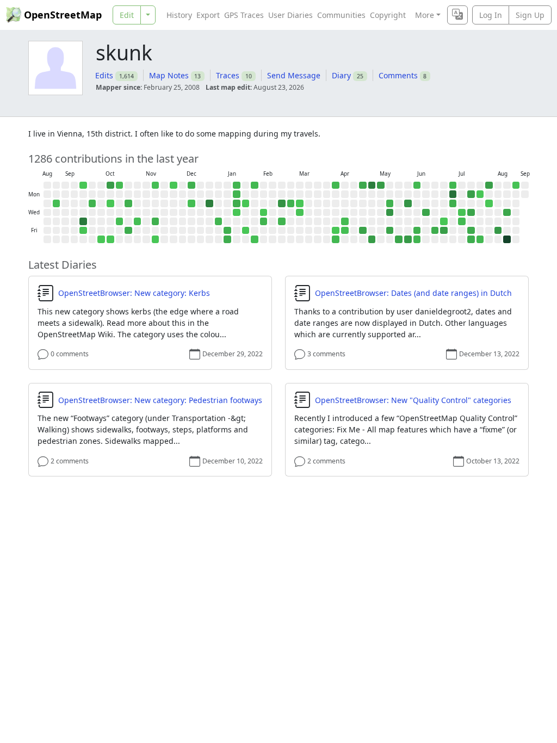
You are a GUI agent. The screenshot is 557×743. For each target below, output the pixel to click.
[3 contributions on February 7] (254, 239)
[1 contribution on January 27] (246, 203)
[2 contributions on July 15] (462, 212)
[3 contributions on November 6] (137, 221)
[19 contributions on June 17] (426, 212)
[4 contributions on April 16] (345, 221)
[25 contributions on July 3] (444, 230)
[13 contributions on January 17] (227, 239)
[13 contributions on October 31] (128, 230)
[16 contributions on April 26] (363, 185)
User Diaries (290, 15)
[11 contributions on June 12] (417, 230)
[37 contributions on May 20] (390, 212)
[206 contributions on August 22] (507, 239)
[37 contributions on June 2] (408, 203)
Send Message (293, 75)
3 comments (326, 353)
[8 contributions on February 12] (264, 221)
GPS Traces (244, 15)
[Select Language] (457, 14)
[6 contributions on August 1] (480, 239)
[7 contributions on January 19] (236, 194)
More (424, 15)
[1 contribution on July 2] (444, 221)
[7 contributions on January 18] (236, 185)
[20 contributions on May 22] (390, 230)
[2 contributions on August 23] (516, 185)
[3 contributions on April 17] (345, 230)
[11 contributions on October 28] (128, 203)
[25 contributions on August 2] (489, 185)
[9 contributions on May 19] (390, 203)
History (179, 15)
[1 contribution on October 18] (110, 239)
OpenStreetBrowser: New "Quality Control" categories (413, 400)
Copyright (388, 15)
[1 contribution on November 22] (155, 239)
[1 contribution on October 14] (110, 203)
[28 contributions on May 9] (372, 239)
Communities (341, 15)
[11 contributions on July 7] (453, 203)
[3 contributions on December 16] (191, 203)
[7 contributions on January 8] (218, 221)
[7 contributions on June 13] (417, 239)
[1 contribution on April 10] (335, 230)
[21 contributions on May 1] (363, 230)
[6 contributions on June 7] (417, 185)
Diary (341, 75)
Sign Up (530, 15)
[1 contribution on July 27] (480, 194)
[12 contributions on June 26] (435, 230)
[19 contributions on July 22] (471, 212)
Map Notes (169, 75)
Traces (227, 75)
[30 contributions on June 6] (408, 239)
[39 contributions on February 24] (282, 203)
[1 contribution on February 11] (264, 212)
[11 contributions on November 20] (155, 221)
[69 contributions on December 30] (209, 203)
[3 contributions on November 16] (155, 185)
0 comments (70, 353)
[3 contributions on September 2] (56, 203)
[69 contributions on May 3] (372, 185)
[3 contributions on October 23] (119, 221)
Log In (490, 15)
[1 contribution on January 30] (246, 230)
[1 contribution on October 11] (101, 239)
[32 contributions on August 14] (498, 230)
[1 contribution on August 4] (489, 203)
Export (208, 15)
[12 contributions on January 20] (236, 203)
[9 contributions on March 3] (291, 203)
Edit (127, 15)
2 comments (70, 461)
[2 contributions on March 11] (300, 212)
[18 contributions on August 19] (507, 212)
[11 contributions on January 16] (227, 230)
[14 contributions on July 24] (471, 230)
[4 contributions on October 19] (119, 185)
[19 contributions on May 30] (399, 239)
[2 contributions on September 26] (83, 230)
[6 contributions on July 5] (453, 185)
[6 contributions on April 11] (335, 239)
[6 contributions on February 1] (254, 185)
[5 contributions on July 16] (462, 221)
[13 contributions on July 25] (471, 239)
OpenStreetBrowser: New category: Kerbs (134, 293)
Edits (104, 75)
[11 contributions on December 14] (191, 185)
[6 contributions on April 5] (335, 185)
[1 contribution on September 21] (83, 185)
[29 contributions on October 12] (110, 185)
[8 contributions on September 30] (92, 203)
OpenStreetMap (63, 14)
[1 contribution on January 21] (236, 212)
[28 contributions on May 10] (381, 185)
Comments (398, 75)
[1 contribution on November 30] (173, 185)
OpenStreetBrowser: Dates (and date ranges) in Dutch (413, 293)
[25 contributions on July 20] (471, 194)
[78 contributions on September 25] (83, 221)
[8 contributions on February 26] (282, 221)
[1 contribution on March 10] (300, 203)
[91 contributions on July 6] (453, 194)
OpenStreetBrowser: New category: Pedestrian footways (160, 400)
